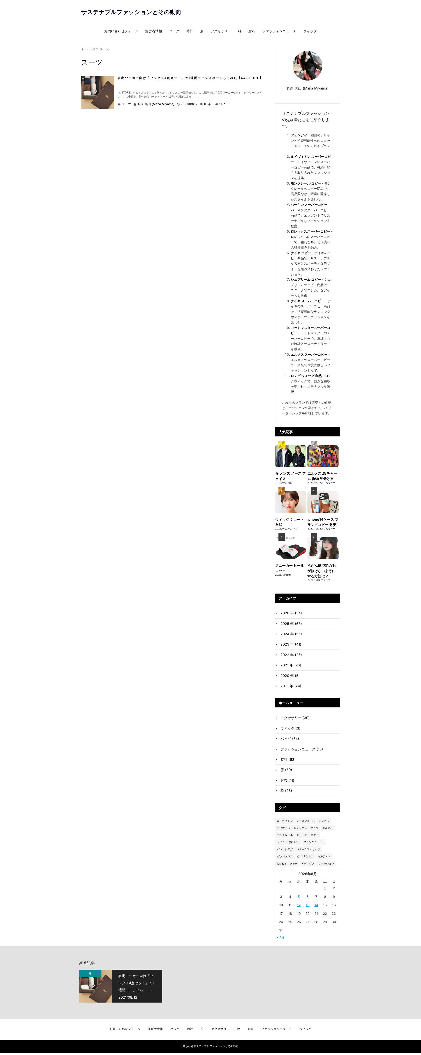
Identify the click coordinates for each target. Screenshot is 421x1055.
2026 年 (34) (291, 613)
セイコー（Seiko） (288, 842)
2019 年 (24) (290, 686)
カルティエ (324, 856)
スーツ (126, 104)
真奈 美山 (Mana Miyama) (156, 104)
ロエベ (315, 835)
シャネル (324, 820)
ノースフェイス (305, 820)
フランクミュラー (314, 842)
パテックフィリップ (308, 849)
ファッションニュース (279, 31)
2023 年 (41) (290, 644)
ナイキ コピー (301, 253)
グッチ (294, 863)
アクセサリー (221, 31)
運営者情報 (153, 31)
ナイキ (315, 827)
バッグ (174, 31)
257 (222, 104)
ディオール (283, 827)
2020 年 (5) (290, 675)
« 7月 (280, 937)
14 (316, 905)
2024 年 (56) (291, 634)
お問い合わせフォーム (121, 31)
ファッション (326, 863)
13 (307, 905)
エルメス (327, 827)
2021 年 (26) (290, 665)
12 (299, 905)
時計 (189, 31)
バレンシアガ (285, 849)
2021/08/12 (189, 104)
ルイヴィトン (285, 820)
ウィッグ (310, 31)
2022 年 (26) (291, 655)
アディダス (307, 863)
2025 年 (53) (291, 623)
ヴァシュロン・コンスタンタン (295, 856)
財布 (251, 31)
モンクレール (285, 835)
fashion (281, 863)
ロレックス (300, 827)
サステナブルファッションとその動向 (131, 12)
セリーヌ (301, 835)
